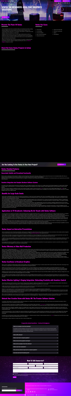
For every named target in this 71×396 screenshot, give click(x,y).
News (35, 385)
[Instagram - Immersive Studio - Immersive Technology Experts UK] (65, 3)
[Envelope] (58, 3)
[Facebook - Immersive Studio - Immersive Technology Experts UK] (61, 3)
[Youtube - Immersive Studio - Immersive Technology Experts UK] (67, 3)
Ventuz (52, 315)
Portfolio (33, 385)
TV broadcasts (42, 304)
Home (27, 385)
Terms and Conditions (43, 385)
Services (29, 385)
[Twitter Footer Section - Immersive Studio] (28, 391)
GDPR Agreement (15, 373)
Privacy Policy (49, 385)
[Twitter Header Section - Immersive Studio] (63, 3)
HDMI (62, 188)
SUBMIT (14, 377)
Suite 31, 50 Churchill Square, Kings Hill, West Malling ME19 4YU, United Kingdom (37, 389)
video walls (18, 249)
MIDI (41, 188)
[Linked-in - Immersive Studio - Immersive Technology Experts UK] (69, 3)
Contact (38, 385)
